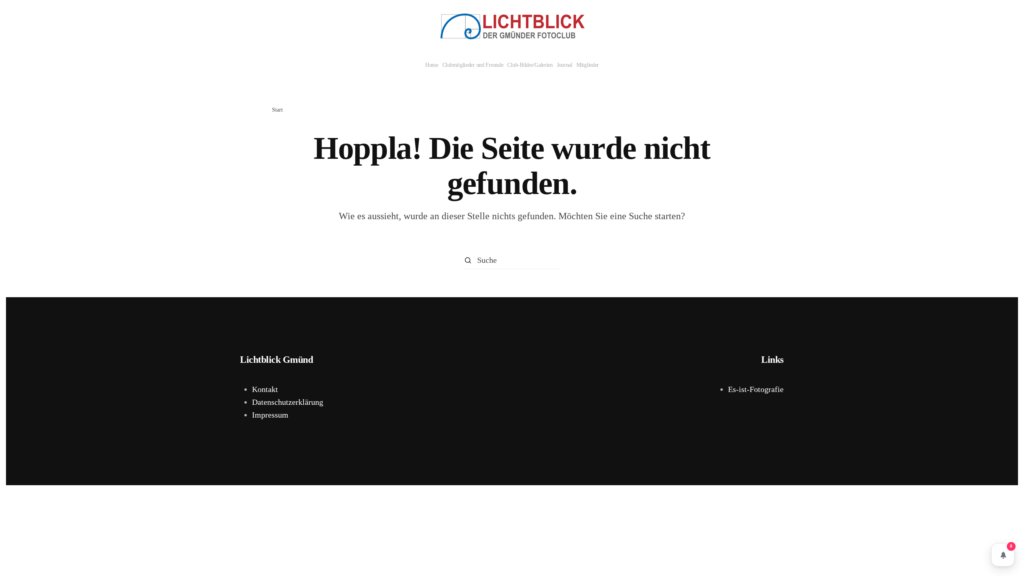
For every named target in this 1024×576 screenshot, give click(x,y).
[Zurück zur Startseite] (512, 26)
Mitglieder (587, 65)
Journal (564, 65)
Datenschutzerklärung (287, 402)
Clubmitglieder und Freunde (473, 65)
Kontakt (265, 389)
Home (431, 65)
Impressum (270, 414)
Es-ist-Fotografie (756, 389)
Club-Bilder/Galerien (529, 65)
